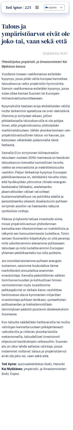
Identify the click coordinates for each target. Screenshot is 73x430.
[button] (37, 7)
